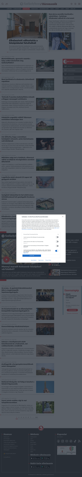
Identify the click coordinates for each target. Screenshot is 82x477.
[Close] (63, 217)
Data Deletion (34, 260)
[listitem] (41, 234)
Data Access (41, 260)
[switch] (57, 237)
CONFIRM (31, 255)
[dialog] (41, 238)
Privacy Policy (48, 260)
